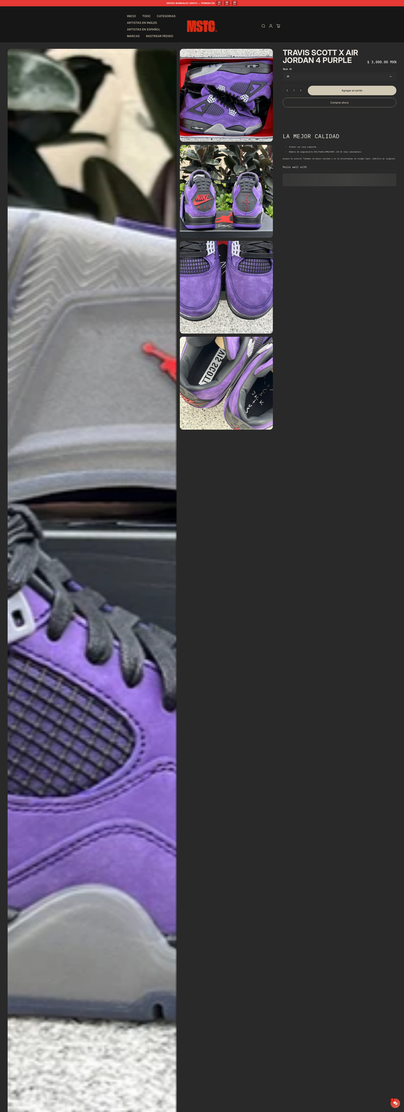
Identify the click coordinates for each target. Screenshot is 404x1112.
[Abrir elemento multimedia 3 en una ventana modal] (226, 191)
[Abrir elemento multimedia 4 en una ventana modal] (226, 287)
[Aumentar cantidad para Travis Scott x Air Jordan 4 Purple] (301, 90)
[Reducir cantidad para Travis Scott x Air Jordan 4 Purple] (286, 90)
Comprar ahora (339, 102)
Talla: (287, 69)
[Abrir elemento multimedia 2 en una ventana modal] (226, 95)
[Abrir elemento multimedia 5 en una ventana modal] (226, 383)
